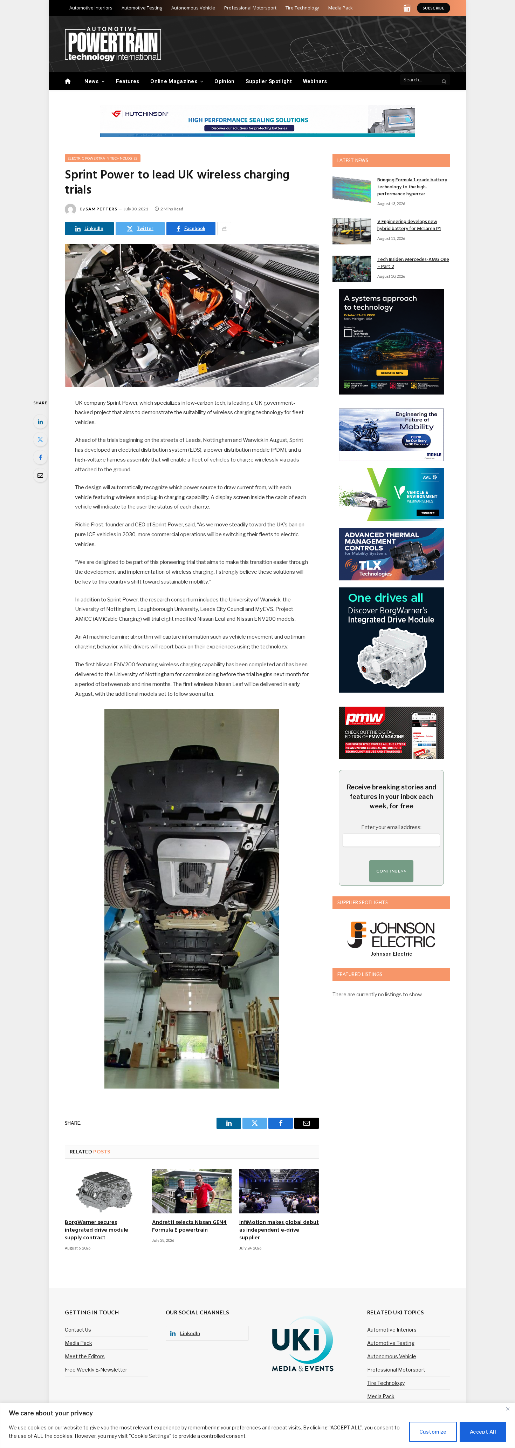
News (91, 81)
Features (127, 81)
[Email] (40, 475)
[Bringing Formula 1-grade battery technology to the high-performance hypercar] (351, 189)
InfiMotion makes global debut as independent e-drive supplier (279, 1230)
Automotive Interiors (90, 8)
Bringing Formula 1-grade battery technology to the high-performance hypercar (412, 187)
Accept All (483, 1432)
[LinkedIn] (40, 422)
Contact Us (78, 1330)
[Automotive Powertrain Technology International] (113, 44)
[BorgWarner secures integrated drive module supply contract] (104, 1191)
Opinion (224, 81)
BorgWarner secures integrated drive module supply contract (96, 1230)
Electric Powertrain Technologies (103, 158)
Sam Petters (101, 208)
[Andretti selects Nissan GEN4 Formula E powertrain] (192, 1191)
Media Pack (340, 8)
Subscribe (433, 8)
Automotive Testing (142, 8)
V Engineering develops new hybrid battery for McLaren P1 (409, 225)
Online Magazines (173, 81)
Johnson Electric (391, 954)
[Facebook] (40, 457)
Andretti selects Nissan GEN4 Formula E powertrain (189, 1226)
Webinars (315, 81)
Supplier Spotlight (268, 81)
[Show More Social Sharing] (224, 228)
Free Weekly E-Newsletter (96, 1370)
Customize (433, 1432)
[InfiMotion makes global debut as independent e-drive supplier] (279, 1191)
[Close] (507, 1409)
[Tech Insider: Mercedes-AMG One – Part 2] (351, 269)
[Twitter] (40, 439)
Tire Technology (302, 8)
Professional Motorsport (250, 8)
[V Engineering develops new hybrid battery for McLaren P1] (351, 231)
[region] (257, 1425)
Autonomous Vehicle (193, 8)
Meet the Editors (85, 1356)
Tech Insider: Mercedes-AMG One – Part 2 (413, 263)
